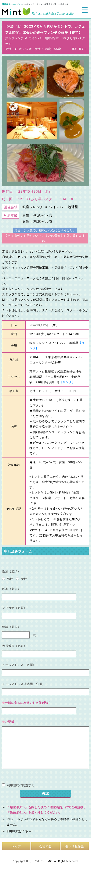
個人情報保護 (74, 846)
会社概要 (45, 846)
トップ (16, 846)
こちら (27, 831)
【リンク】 (67, 382)
